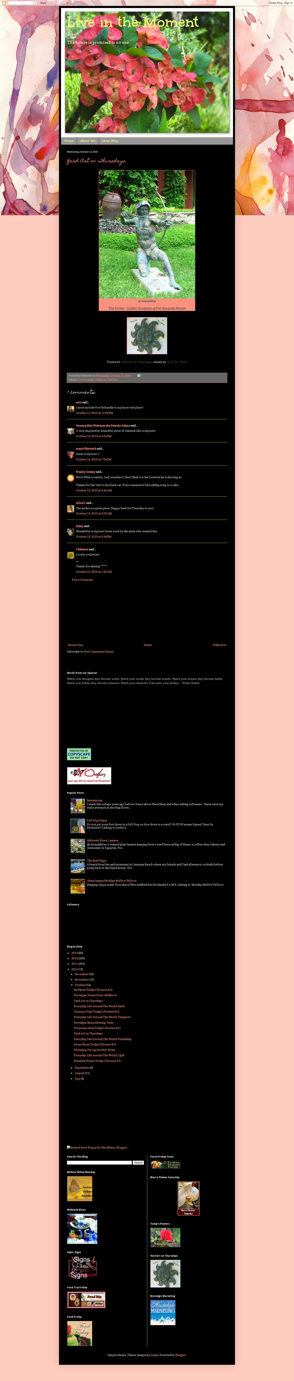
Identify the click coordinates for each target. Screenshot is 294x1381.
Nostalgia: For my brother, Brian (94, 1049)
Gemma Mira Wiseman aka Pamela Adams (103, 425)
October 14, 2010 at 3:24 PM (93, 436)
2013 (74, 953)
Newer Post (75, 645)
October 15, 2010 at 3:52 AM (94, 513)
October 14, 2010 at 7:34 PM (93, 459)
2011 (74, 963)
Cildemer (82, 549)
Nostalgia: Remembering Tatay (94, 1022)
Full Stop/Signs (97, 820)
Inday (79, 526)
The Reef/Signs (97, 860)
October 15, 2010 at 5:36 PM (93, 536)
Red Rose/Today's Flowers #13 (93, 989)
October (80, 985)
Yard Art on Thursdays (96, 161)
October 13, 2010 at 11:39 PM (94, 412)
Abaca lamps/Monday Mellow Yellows (111, 880)
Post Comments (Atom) (99, 651)
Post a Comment (82, 579)
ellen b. (81, 502)
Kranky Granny (85, 471)
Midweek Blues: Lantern (102, 840)
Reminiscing (95, 800)
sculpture (101, 379)
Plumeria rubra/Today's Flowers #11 (97, 1028)
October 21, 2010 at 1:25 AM (94, 571)
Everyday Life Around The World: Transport (102, 1017)
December (82, 974)
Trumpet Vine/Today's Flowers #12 (96, 1011)
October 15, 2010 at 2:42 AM (94, 490)
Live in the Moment (133, 21)
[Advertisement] (147, 612)
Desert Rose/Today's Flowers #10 (95, 1044)
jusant (154, 1355)
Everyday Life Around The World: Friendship (103, 1039)
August (80, 1073)
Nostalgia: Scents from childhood (95, 995)
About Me (88, 141)
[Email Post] (138, 375)
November (82, 979)
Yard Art (113, 379)
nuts (79, 402)
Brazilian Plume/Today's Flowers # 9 (97, 1060)
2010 (74, 969)
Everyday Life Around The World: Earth (99, 1006)
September (82, 1067)
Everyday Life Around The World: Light (99, 1055)
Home (69, 141)
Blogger (180, 1355)
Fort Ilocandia (85, 379)
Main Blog (110, 141)
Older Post (219, 645)
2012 (74, 958)
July (78, 1078)
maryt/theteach (86, 448)
